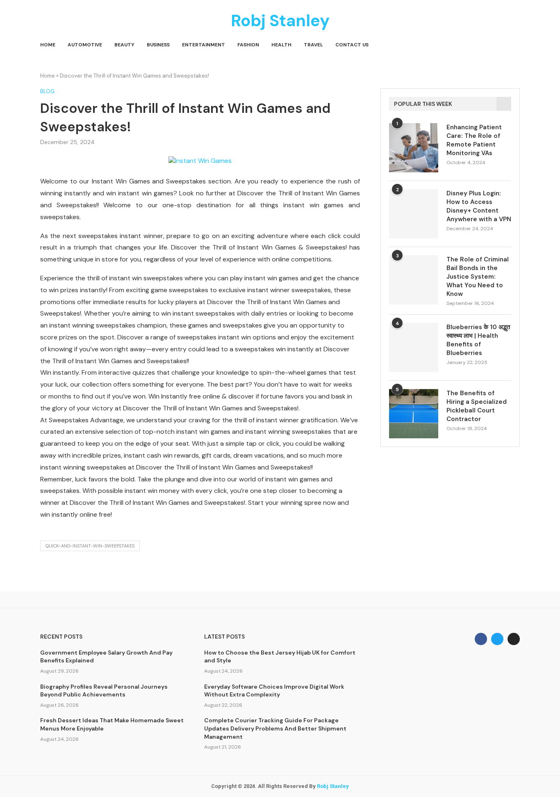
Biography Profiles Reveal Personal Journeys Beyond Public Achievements (104, 691)
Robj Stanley (333, 786)
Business (158, 44)
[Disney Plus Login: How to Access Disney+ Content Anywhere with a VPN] (413, 213)
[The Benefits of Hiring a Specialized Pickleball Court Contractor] (413, 413)
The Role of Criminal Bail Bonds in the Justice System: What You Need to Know (477, 276)
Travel (313, 44)
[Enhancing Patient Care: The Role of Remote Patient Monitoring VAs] (413, 147)
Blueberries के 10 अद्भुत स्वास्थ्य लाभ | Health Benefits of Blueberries (478, 340)
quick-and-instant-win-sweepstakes (90, 546)
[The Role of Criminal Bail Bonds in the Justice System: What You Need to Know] (413, 280)
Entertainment (203, 44)
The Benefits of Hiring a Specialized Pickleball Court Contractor (476, 406)
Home (47, 44)
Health (281, 44)
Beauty (124, 44)
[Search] (516, 45)
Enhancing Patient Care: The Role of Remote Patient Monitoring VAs (474, 140)
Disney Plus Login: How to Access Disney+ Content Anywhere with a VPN (478, 206)
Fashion (248, 44)
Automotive (85, 44)
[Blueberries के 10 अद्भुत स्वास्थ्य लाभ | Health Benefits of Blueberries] (413, 347)
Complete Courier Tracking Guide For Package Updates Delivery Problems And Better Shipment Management (275, 728)
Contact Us (352, 44)
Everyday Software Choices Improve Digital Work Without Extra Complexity (274, 691)
